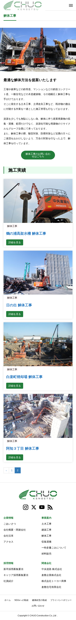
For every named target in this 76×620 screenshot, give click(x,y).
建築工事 (46, 529)
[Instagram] (26, 507)
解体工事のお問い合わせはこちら (38, 155)
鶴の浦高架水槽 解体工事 (26, 233)
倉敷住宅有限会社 (51, 587)
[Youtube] (42, 507)
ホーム (7, 600)
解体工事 (12, 226)
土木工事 (46, 523)
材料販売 (46, 553)
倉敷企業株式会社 (51, 575)
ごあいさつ (10, 523)
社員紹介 (8, 581)
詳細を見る (14, 242)
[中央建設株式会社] (22, 5)
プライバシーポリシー (61, 600)
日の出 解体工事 (19, 305)
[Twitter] (34, 507)
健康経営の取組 (39, 600)
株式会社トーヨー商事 (54, 581)
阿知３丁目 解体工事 (22, 448)
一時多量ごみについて (54, 547)
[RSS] (50, 507)
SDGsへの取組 (21, 600)
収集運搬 (46, 541)
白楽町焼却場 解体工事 (24, 377)
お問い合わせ (38, 606)
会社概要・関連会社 (15, 529)
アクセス (8, 541)
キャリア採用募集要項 (16, 575)
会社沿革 (8, 535)
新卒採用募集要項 (13, 569)
